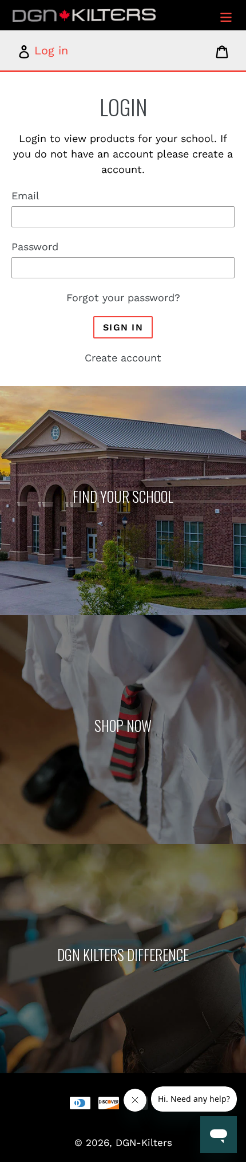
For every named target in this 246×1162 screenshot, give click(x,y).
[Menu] (226, 15)
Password (34, 247)
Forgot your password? (123, 298)
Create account (123, 358)
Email (25, 196)
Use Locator (123, 500)
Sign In (123, 327)
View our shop (123, 729)
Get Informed (122, 958)
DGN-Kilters (144, 1142)
